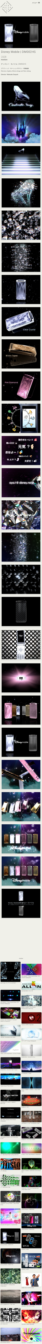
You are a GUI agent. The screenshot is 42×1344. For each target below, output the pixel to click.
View (10, 971)
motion (4, 60)
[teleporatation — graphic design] (7, 7)
